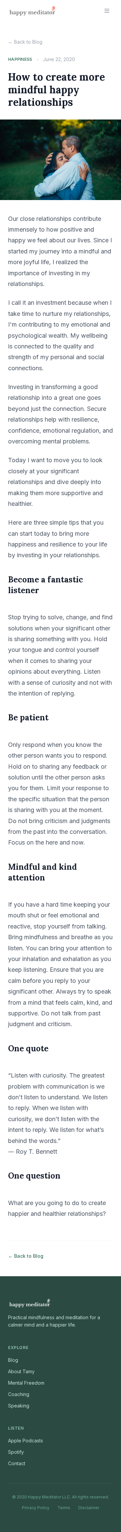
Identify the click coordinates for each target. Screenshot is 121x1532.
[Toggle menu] (107, 11)
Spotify (16, 1452)
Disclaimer (88, 1507)
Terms (63, 1507)
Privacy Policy (35, 1507)
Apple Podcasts (25, 1440)
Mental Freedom (26, 1383)
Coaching (18, 1394)
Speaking (18, 1405)
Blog (13, 1360)
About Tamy (21, 1371)
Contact (16, 1463)
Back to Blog (25, 42)
